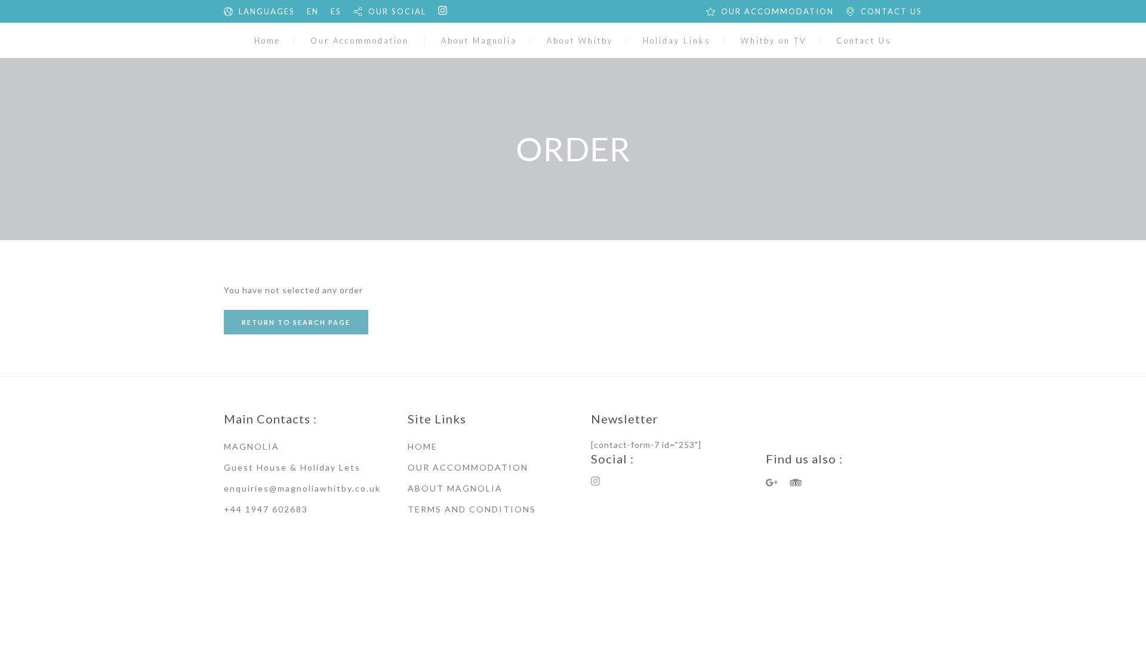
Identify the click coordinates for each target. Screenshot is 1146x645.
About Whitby (580, 40)
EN (313, 11)
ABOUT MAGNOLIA (455, 488)
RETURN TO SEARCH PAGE (296, 322)
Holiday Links (677, 40)
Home (267, 40)
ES (336, 11)
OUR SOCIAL (397, 11)
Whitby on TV (773, 40)
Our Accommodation (359, 40)
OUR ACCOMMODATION (777, 11)
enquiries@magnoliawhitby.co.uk (302, 488)
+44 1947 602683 (266, 509)
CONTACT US (891, 11)
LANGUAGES (267, 11)
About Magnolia (479, 40)
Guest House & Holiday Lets (292, 467)
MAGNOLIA (251, 446)
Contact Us (864, 40)
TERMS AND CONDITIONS (472, 509)
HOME (423, 446)
